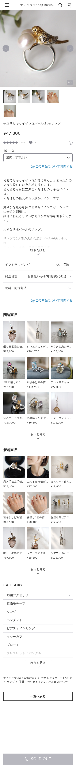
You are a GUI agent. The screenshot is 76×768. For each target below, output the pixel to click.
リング (11, 611)
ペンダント (14, 620)
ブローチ (13, 645)
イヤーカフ (14, 636)
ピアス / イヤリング (21, 628)
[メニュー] (7, 5)
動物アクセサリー (19, 595)
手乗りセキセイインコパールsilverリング (44, 681)
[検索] (60, 5)
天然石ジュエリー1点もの (56, 678)
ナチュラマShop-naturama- (20, 678)
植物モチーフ (16, 603)
